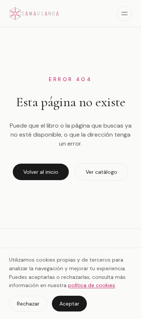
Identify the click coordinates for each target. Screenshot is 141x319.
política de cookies (91, 285)
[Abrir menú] (124, 13)
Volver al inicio (40, 172)
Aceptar (69, 303)
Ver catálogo (101, 172)
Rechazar (28, 303)
